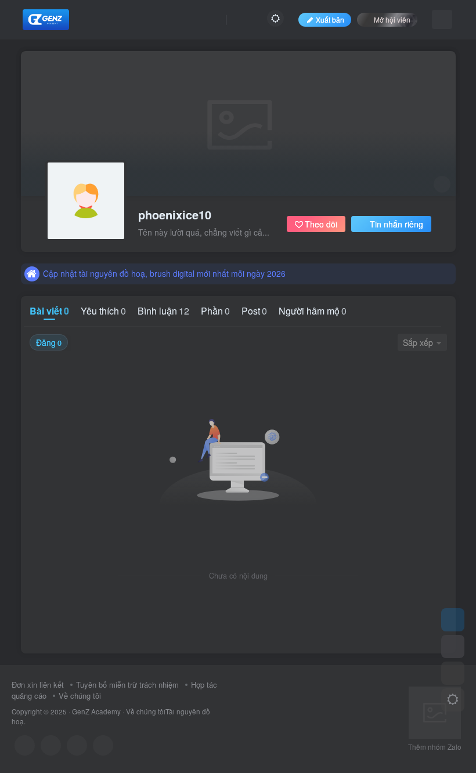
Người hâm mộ (313, 310)
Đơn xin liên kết (38, 684)
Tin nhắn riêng (396, 224)
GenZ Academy (96, 711)
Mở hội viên (392, 19)
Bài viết (49, 310)
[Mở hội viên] (452, 646)
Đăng (49, 342)
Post (254, 310)
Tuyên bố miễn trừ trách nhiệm (127, 684)
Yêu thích (103, 310)
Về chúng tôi (80, 695)
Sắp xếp (418, 342)
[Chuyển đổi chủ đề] (452, 699)
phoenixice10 (174, 215)
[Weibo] (77, 745)
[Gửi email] (103, 745)
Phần (215, 310)
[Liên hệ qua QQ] (51, 745)
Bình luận (163, 310)
